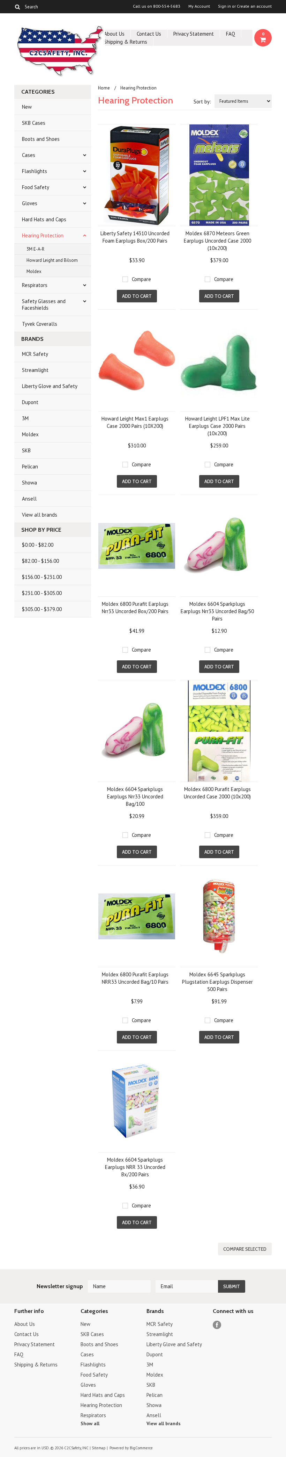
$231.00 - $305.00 (42, 593)
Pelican (30, 466)
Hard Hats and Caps (44, 219)
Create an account (254, 6)
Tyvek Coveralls (39, 324)
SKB (26, 450)
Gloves (29, 203)
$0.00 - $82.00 (37, 544)
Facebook (217, 1325)
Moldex (34, 271)
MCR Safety (35, 354)
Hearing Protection (42, 235)
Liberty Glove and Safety (49, 386)
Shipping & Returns (125, 41)
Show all (90, 1423)
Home (104, 88)
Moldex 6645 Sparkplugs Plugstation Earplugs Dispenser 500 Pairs (217, 981)
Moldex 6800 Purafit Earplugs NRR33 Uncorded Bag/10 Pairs (135, 978)
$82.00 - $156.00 (40, 561)
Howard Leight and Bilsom (52, 260)
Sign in (224, 6)
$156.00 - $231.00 (42, 577)
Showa (29, 482)
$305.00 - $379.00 (42, 609)
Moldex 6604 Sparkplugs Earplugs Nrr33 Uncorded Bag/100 (135, 796)
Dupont (30, 402)
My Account (199, 6)
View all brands (39, 514)
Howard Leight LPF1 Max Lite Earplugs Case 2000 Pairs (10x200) (217, 426)
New (27, 106)
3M (25, 418)
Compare (141, 279)
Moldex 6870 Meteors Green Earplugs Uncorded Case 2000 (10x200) (217, 240)
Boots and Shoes (41, 139)
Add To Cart (137, 296)
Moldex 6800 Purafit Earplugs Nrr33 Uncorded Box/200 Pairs (135, 608)
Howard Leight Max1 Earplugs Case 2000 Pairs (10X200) (134, 422)
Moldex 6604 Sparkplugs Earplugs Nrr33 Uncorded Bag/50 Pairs (217, 611)
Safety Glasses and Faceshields (44, 304)
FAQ (230, 33)
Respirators (34, 285)
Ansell (29, 498)
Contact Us (149, 33)
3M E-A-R (35, 249)
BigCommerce (141, 1447)
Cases (28, 155)
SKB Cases (33, 123)
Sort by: (202, 101)
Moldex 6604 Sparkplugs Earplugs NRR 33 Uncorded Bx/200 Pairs (135, 1167)
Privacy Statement (193, 33)
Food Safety (35, 187)
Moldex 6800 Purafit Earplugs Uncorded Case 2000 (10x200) (217, 793)
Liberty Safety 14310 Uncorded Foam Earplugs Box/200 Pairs (135, 237)
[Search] (17, 6)
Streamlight (35, 370)
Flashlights (34, 171)
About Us (114, 33)
